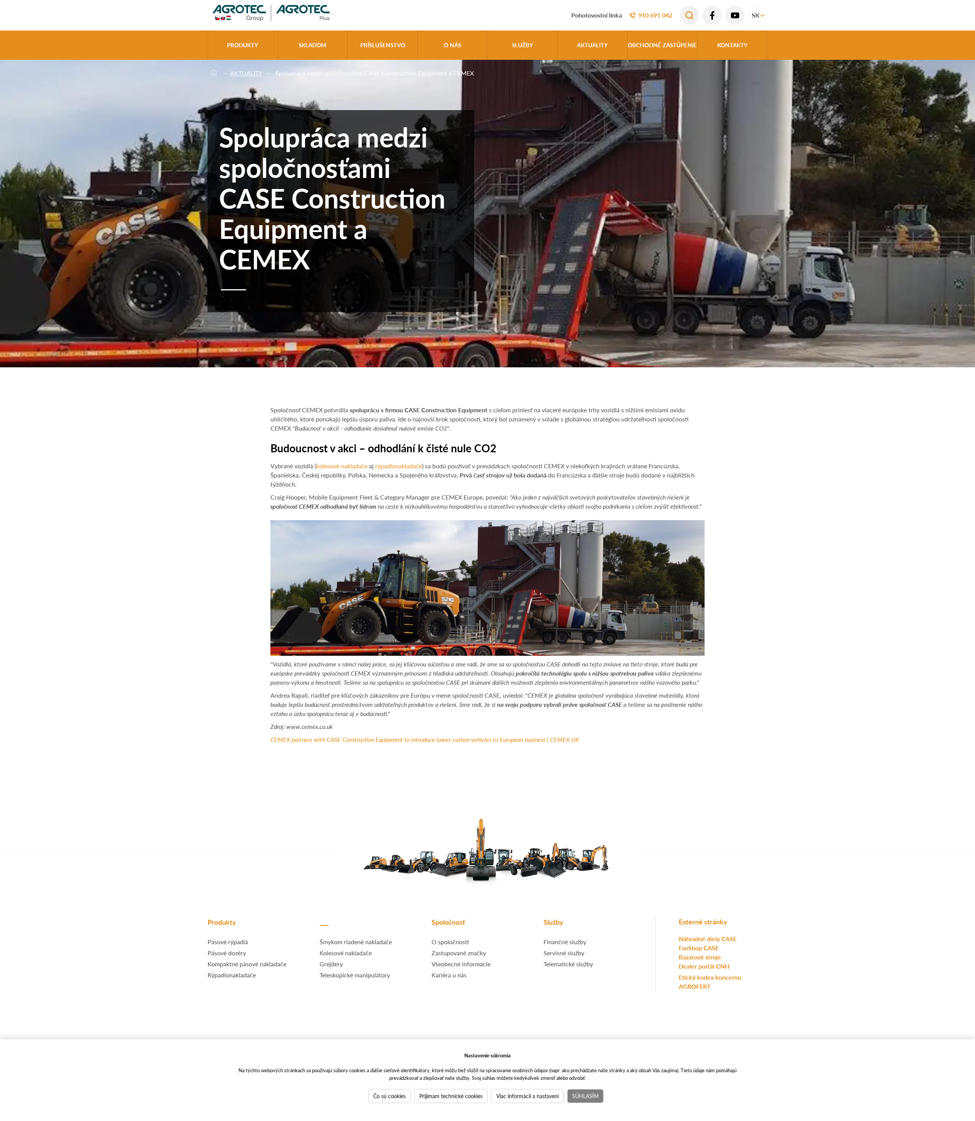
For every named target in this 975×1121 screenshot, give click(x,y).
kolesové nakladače (342, 465)
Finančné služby (564, 941)
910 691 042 (655, 15)
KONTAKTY (732, 45)
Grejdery (331, 963)
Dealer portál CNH (704, 966)
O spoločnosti (450, 941)
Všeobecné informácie (461, 963)
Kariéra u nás (449, 974)
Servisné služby (563, 952)
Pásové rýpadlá (228, 941)
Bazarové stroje (700, 957)
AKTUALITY (592, 45)
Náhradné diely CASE (708, 938)
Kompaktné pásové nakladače (247, 963)
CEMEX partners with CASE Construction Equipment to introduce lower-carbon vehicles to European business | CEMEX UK (424, 739)
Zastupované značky (459, 952)
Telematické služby (568, 963)
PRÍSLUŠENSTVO (382, 45)
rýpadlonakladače (398, 465)
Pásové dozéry (227, 952)
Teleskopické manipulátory (355, 974)
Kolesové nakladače (346, 952)
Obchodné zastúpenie (662, 45)
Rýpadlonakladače (232, 974)
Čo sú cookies (389, 1096)
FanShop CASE (699, 947)
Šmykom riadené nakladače (356, 941)
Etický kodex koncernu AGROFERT (710, 982)
